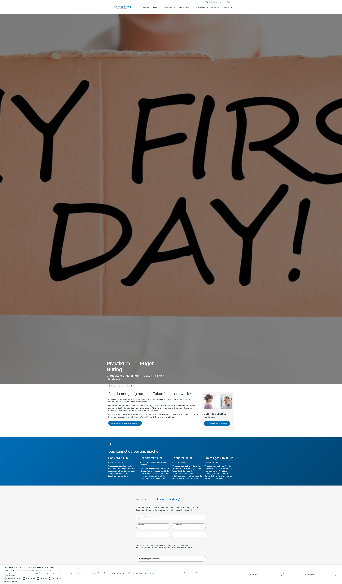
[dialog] (171, 574)
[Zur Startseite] (124, 7)
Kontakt (49, 570)
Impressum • (43, 570)
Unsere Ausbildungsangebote (217, 423)
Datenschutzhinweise (10, 575)
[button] (112, 582)
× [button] (340, 566)
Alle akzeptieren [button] (254, 574)
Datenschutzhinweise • (34, 570)
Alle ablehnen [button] (309, 574)
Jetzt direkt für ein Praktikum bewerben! (125, 423)
